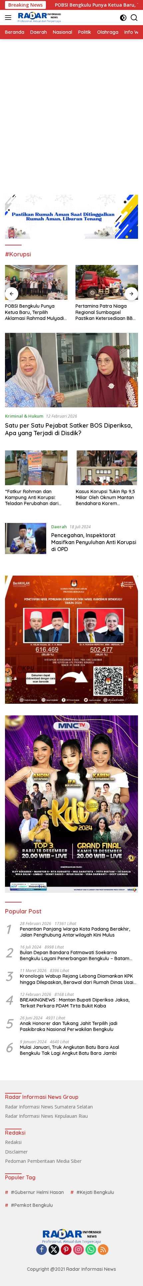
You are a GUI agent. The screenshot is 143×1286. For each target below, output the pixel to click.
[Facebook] (41, 1250)
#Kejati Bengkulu (95, 1192)
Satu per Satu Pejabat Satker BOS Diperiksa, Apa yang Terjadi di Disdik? (68, 429)
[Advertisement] (71, 113)
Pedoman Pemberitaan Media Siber (43, 1161)
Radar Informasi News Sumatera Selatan (49, 1107)
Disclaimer (16, 1152)
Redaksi (13, 1142)
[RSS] (103, 1250)
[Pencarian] (134, 17)
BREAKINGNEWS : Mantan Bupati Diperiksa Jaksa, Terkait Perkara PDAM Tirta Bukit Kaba (74, 1003)
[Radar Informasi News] (38, 17)
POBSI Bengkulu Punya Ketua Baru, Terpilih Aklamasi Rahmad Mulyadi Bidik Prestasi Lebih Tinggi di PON (34, 312)
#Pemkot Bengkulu (32, 1205)
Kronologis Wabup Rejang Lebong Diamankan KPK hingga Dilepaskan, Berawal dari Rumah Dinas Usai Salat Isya (76, 979)
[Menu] (9, 17)
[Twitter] (54, 1250)
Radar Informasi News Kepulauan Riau (46, 1116)
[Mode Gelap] (123, 17)
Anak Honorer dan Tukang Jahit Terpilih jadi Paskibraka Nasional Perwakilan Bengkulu (68, 1026)
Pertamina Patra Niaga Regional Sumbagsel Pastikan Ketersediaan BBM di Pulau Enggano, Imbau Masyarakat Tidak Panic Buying (105, 312)
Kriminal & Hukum (24, 416)
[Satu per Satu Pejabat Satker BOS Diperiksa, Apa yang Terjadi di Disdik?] (71, 370)
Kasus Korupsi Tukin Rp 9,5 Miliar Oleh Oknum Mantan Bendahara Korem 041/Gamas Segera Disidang (105, 498)
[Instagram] (78, 1250)
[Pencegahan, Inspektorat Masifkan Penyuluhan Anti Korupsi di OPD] (25, 539)
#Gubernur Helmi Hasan (37, 1192)
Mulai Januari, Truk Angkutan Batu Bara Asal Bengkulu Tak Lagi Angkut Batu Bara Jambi (69, 1050)
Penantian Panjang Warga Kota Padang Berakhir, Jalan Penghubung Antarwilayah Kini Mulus (75, 932)
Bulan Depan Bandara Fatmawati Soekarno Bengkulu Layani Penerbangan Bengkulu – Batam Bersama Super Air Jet (74, 955)
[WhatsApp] (90, 1250)
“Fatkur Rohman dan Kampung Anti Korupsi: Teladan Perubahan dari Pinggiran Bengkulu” (32, 498)
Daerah (59, 527)
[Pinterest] (66, 1250)
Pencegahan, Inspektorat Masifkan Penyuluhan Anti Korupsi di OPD (93, 542)
